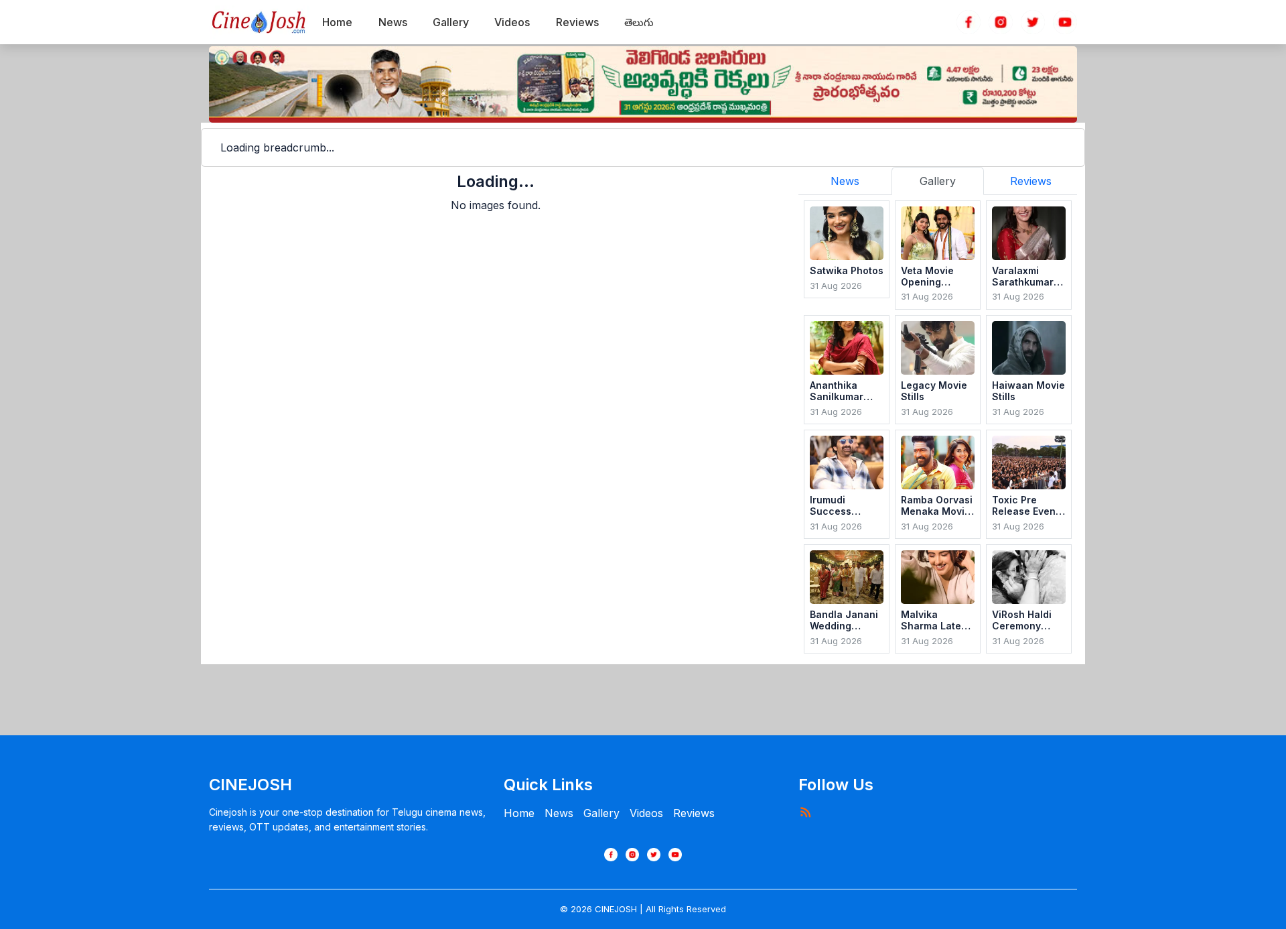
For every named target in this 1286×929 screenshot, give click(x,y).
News (559, 813)
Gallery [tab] (938, 181)
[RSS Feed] (805, 811)
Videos (646, 813)
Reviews (694, 813)
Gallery (601, 813)
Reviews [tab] (1031, 181)
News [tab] (845, 181)
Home (519, 813)
